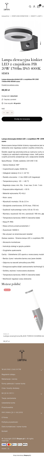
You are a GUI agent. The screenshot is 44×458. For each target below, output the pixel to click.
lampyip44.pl (5, 16)
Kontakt (5, 431)
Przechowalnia (7, 407)
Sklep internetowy (21, 455)
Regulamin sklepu (8, 374)
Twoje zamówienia (9, 398)
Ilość (3, 108)
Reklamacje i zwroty (9, 379)
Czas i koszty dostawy (10, 388)
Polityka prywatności (10, 422)
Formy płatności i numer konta (13, 384)
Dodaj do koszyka (22, 119)
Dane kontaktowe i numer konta (14, 427)
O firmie (5, 417)
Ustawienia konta (8, 403)
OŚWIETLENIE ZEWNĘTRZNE (20, 16)
